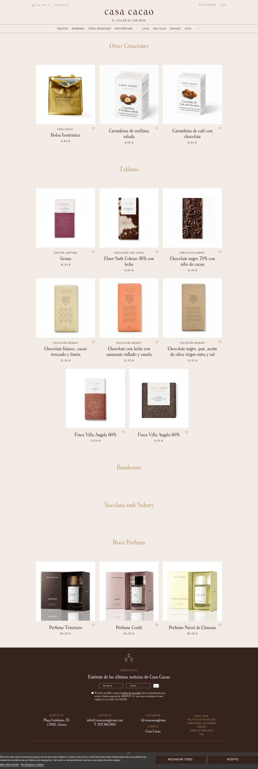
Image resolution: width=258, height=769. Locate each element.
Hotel (188, 28)
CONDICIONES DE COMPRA (201, 723)
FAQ (202, 734)
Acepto (232, 759)
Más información (9, 764)
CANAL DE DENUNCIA (201, 730)
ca (39, 5)
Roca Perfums (124, 28)
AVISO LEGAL (201, 715)
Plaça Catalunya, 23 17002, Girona (56, 722)
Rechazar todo (180, 759)
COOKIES (202, 726)
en (44, 5)
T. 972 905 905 (105, 724)
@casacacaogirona (153, 719)
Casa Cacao (153, 731)
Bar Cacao (159, 28)
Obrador (175, 28)
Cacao (146, 28)
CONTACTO (62, 5)
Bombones (78, 28)
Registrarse (207, 5)
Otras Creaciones (99, 28)
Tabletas (62, 28)
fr (49, 5)
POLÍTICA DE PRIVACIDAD (202, 719)
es (33, 5)
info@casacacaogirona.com (105, 719)
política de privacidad (131, 692)
